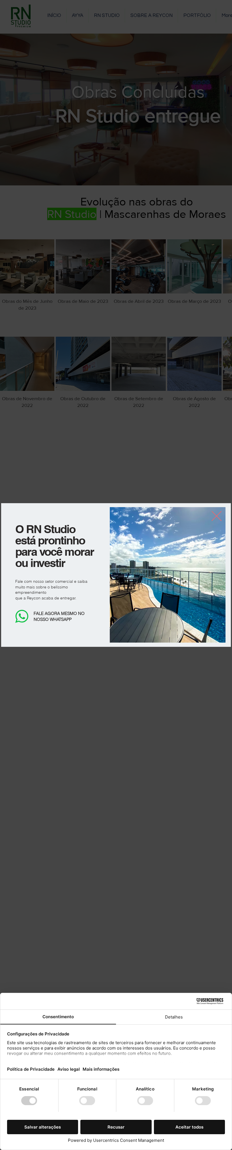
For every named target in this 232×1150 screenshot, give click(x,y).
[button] (217, 516)
